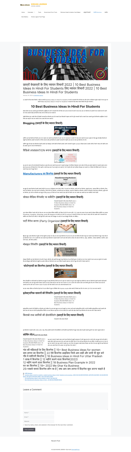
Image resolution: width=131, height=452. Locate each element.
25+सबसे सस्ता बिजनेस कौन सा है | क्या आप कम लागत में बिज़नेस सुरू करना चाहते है (64, 368)
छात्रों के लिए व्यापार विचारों (94, 375)
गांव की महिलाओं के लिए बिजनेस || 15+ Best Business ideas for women (61, 349)
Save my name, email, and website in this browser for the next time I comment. (49, 425)
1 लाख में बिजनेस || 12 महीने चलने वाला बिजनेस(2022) (50, 359)
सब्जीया (106, 12)
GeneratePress (75, 449)
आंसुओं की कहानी (87, 12)
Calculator (30, 12)
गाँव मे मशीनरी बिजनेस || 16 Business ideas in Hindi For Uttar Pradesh (62, 356)
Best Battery (25, 17)
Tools (39, 12)
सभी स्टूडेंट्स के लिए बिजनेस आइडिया (33, 376)
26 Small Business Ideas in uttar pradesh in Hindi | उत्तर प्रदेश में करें (41, 378)
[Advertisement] (65, 30)
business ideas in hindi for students (34, 375)
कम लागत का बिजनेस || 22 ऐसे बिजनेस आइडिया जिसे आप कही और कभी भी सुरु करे (63, 353)
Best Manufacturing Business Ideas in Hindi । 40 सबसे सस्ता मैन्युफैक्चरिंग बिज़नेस (43, 379)
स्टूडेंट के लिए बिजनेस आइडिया (47, 376)
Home (23, 12)
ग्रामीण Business (97, 12)
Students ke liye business (66, 375)
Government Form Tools (50, 12)
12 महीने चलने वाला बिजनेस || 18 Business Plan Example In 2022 (59, 362)
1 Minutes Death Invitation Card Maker (70, 12)
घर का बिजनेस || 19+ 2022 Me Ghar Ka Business (51, 365)
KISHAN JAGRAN (39, 4)
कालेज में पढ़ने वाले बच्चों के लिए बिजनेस (80, 375)
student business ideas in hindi (51, 375)
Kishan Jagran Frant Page (38, 17)
